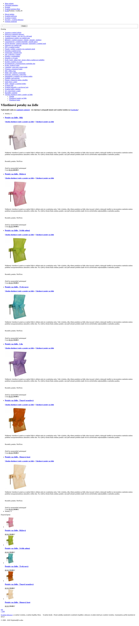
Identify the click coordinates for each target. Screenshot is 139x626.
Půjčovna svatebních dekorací (14, 34)
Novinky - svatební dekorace (14, 20)
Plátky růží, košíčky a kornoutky (15, 73)
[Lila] (17, 376)
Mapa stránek (9, 3)
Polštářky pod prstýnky (12, 78)
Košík (7, 11)
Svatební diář (9, 85)
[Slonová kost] (17, 489)
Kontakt (7, 7)
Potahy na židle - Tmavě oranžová (19, 400)
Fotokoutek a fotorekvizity (13, 52)
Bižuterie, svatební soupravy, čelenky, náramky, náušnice (23, 40)
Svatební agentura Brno (12, 9)
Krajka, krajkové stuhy (12, 65)
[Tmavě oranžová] (17, 432)
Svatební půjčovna (11, 16)
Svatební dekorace (7, 615)
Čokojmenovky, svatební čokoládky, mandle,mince (21, 42)
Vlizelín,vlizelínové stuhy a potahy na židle (19, 94)
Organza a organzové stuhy (13, 69)
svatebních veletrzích (23, 110)
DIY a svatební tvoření (12, 47)
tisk (2, 609)
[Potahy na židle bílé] (17, 149)
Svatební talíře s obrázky (13, 89)
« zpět (3, 611)
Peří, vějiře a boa (10, 71)
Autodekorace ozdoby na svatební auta (17, 38)
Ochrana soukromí (11, 21)
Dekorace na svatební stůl (13, 45)
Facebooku (74, 110)
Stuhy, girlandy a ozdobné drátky (15, 83)
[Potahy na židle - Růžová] (17, 206)
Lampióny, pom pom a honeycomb (16, 67)
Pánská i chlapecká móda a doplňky (16, 80)
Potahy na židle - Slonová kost (17, 457)
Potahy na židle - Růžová (15, 174)
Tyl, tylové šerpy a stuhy (13, 91)
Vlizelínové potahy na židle (18, 98)
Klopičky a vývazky (11, 58)
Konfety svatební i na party (13, 62)
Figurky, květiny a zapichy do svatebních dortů (20, 49)
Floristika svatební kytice (13, 51)
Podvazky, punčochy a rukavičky (15, 74)
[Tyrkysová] (17, 319)
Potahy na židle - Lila (14, 344)
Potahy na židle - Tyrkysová (16, 287)
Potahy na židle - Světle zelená (17, 230)
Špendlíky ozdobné (11, 93)
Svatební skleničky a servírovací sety (16, 87)
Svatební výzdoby (10, 18)
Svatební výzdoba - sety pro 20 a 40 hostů (18, 36)
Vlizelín (11, 96)
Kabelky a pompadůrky (12, 56)
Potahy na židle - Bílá (14, 118)
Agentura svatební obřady (13, 32)
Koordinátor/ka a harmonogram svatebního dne (20, 63)
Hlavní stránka (9, 14)
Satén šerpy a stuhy (11, 82)
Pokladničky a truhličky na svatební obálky (19, 76)
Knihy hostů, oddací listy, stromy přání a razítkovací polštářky (25, 60)
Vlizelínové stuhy (14, 100)
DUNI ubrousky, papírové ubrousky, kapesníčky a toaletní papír (25, 43)
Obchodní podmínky (11, 5)
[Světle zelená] (17, 262)
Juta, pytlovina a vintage (12, 54)
